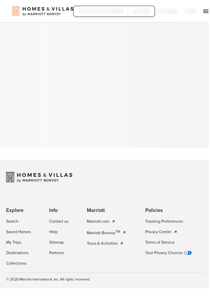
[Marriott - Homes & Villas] (39, 177)
